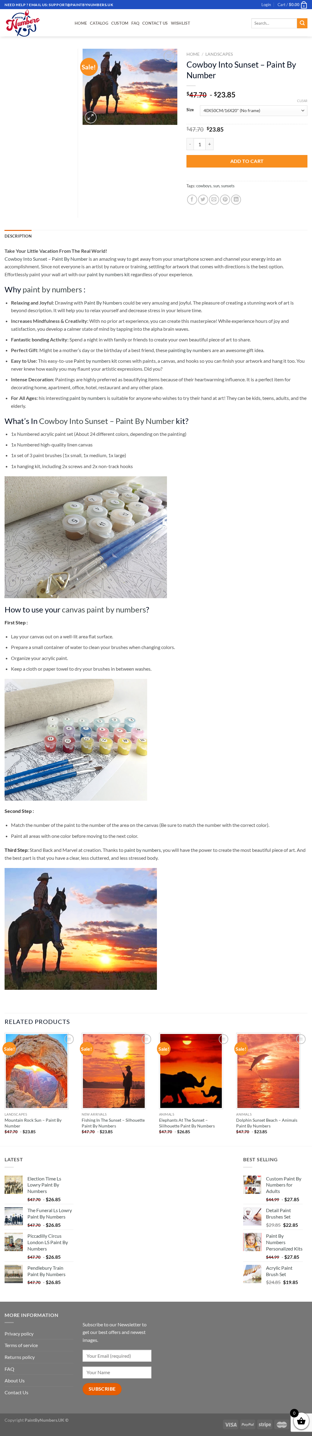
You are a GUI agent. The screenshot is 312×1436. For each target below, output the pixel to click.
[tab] (18, 236)
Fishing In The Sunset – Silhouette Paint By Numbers (113, 1122)
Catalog (99, 23)
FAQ (135, 23)
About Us (15, 1380)
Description (18, 236)
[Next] (307, 1088)
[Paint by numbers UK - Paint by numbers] (35, 23)
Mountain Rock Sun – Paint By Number (33, 1122)
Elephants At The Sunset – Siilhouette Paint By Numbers (187, 1122)
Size (190, 110)
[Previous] (4, 1088)
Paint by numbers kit (95, 361)
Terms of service (21, 1345)
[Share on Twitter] (203, 200)
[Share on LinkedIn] (236, 200)
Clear (302, 101)
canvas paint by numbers (104, 609)
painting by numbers (189, 350)
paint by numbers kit (108, 274)
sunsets (228, 185)
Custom (120, 23)
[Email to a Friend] (214, 200)
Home (81, 23)
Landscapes (219, 54)
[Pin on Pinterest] (225, 200)
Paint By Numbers (103, 302)
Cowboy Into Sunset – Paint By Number (46, 259)
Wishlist (180, 23)
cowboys (203, 185)
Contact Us (155, 23)
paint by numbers (52, 289)
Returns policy (20, 1357)
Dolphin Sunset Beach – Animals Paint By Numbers (266, 1122)
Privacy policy (19, 1333)
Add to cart (247, 161)
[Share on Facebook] (192, 200)
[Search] (302, 23)
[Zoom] (91, 117)
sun (216, 185)
